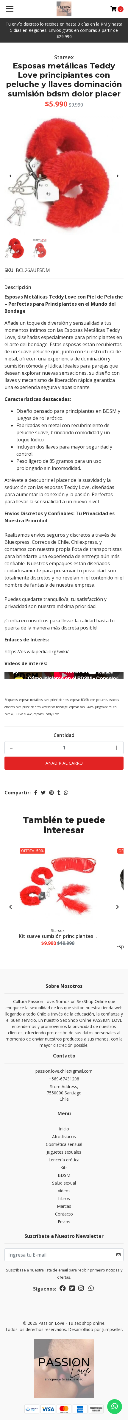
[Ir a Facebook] (63, 1289)
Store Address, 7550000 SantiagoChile (64, 1093)
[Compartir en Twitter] (43, 792)
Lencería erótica (64, 1160)
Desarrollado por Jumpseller (95, 1329)
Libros (64, 1198)
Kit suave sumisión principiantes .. (58, 936)
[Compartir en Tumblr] (58, 792)
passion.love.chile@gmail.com (64, 1071)
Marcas (64, 1206)
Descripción (17, 287)
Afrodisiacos (64, 1136)
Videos (64, 1191)
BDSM (64, 1175)
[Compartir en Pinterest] (51, 792)
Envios (64, 1221)
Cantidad (64, 735)
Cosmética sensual (64, 1144)
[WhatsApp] (91, 1289)
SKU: (9, 270)
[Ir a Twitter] (72, 1289)
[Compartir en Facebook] (35, 792)
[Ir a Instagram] (81, 1289)
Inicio (64, 1129)
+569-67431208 (64, 1079)
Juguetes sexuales (64, 1152)
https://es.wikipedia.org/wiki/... (37, 651)
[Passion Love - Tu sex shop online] (64, 9)
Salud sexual (64, 1183)
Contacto (64, 1214)
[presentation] (10, 176)
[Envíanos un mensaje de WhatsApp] (114, 1406)
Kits (64, 1167)
